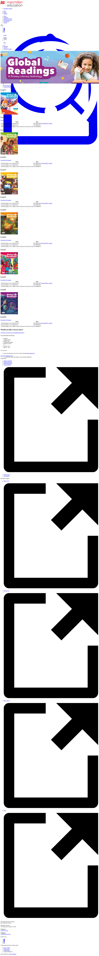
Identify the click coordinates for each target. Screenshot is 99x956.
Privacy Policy (6, 947)
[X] (50, 30)
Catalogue (5, 17)
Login (4, 12)
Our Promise (6, 21)
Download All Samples (6, 120)
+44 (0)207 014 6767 (6, 934)
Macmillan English (7, 8)
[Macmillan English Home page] (11, 6)
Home (4, 16)
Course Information (7, 85)
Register (5, 13)
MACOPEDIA (12, 954)
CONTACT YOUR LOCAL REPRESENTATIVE (12, 332)
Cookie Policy (6, 950)
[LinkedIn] (50, 32)
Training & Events (7, 18)
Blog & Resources (7, 20)
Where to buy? (6, 474)
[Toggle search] (2, 25)
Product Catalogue (7, 360)
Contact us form (4, 930)
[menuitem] (50, 16)
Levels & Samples (7, 49)
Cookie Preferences (7, 951)
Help (4, 11)
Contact (5, 22)
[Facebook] (50, 29)
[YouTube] (50, 28)
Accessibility (6, 476)
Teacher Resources (7, 363)
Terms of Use (6, 949)
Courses (5, 47)
